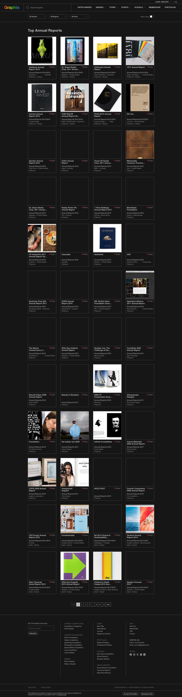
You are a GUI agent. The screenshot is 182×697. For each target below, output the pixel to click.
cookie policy (62, 695)
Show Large (145, 16)
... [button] (92, 604)
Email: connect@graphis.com (139, 645)
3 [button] (85, 604)
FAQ (131, 631)
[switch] (152, 16)
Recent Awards (69, 661)
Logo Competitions (70, 650)
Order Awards (69, 629)
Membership (134, 629)
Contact (132, 634)
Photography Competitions (73, 645)
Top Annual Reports (103, 670)
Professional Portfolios (104, 645)
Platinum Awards (70, 664)
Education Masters (103, 659)
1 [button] (78, 604)
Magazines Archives (103, 634)
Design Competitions (71, 640)
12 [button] (104, 604)
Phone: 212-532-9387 (137, 642)
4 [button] (89, 604)
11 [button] (100, 604)
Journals (100, 631)
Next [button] (108, 604)
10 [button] (96, 604)
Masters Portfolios (103, 642)
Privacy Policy (45, 687)
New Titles (100, 626)
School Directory (102, 656)
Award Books (101, 629)
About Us (133, 626)
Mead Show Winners (104, 673)
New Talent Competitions (105, 654)
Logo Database (69, 652)
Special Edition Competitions (73, 647)
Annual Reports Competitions (106, 668)
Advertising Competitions (72, 642)
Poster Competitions (71, 637)
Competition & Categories (72, 626)
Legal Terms (32, 687)
